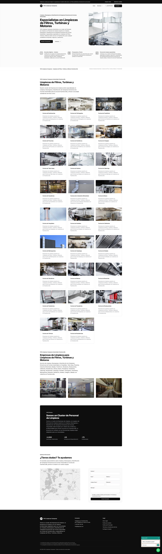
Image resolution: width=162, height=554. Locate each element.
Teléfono (108, 476)
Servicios (99, 5)
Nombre (93, 471)
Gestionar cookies (118, 1)
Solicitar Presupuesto (45, 41)
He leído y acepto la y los (104, 495)
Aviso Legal (105, 520)
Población (108, 482)
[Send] (158, 545)
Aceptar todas (108, 1)
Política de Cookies (107, 523)
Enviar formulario (105, 498)
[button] (60, 484)
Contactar (117, 5)
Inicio (94, 5)
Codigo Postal (94, 482)
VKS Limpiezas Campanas (50, 5)
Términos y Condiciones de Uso (110, 527)
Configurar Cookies (107, 529)
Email (92, 476)
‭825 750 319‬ (110, 5)
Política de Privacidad (105, 494)
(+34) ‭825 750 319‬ (79, 524)
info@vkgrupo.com (79, 526)
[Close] (158, 538)
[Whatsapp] (158, 550)
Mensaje (93, 487)
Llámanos (57, 41)
